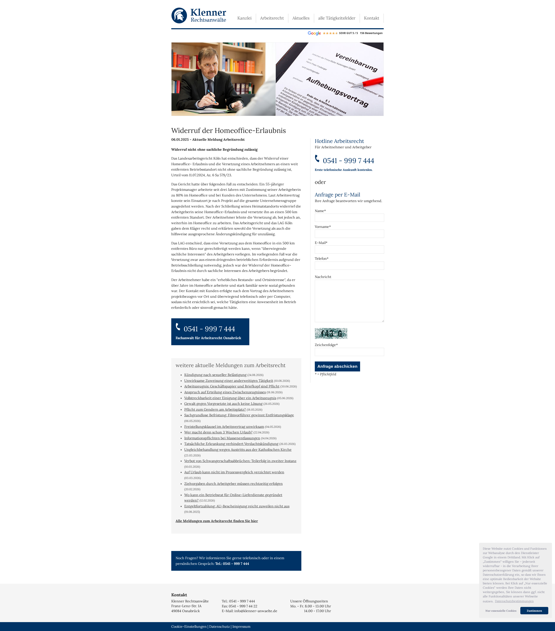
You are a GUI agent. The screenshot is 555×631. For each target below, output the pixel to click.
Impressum (241, 626)
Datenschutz (219, 626)
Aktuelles (301, 18)
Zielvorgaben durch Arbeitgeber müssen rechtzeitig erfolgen (233, 483)
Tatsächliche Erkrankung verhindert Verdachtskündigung (231, 443)
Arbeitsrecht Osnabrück (221, 338)
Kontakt (371, 18)
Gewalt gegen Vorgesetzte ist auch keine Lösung (223, 403)
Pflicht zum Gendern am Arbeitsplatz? (215, 409)
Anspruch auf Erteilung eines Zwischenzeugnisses (225, 392)
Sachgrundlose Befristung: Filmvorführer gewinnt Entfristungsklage (239, 415)
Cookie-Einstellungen (189, 626)
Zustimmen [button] (534, 610)
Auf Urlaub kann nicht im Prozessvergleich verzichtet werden (234, 472)
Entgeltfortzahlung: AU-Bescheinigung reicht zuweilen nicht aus (236, 506)
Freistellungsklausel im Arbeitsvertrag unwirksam (224, 426)
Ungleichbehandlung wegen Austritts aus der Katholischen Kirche (238, 449)
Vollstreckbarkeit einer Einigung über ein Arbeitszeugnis (230, 398)
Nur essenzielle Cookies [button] (500, 610)
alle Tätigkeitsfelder (336, 18)
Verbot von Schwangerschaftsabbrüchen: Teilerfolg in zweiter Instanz (240, 461)
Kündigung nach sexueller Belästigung (215, 375)
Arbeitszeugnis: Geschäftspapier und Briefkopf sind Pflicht (231, 386)
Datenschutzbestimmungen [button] (514, 601)
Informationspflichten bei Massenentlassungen (222, 438)
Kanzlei (244, 18)
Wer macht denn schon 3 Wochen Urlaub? (218, 432)
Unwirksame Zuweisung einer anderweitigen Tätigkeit (228, 380)
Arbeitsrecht (272, 18)
